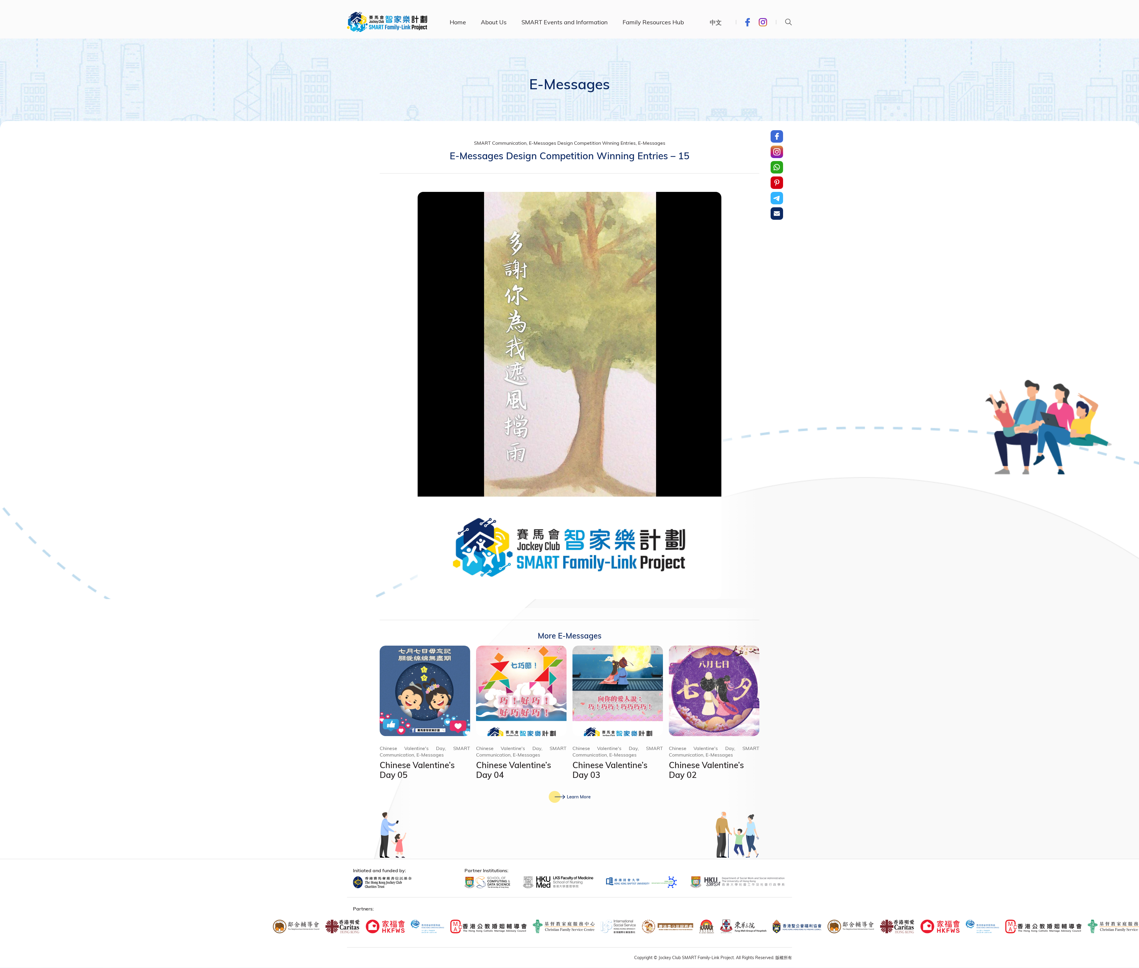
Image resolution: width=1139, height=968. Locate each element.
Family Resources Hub (653, 22)
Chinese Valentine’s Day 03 (610, 770)
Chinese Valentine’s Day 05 (417, 770)
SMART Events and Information (564, 22)
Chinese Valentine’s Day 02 (706, 770)
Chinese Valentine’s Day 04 (513, 770)
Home (458, 22)
